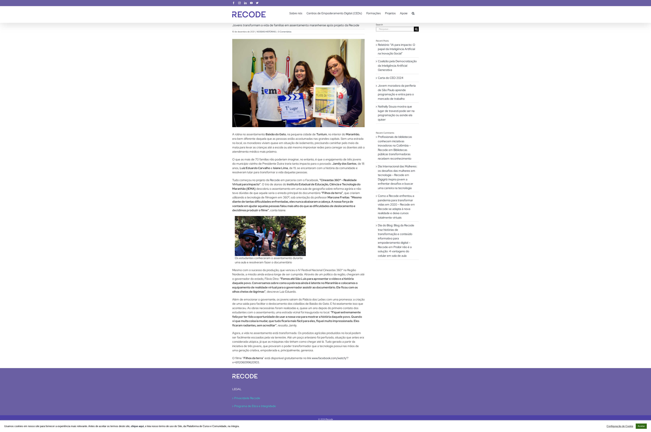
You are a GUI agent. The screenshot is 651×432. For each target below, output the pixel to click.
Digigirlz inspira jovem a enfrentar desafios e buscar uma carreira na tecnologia (395, 184)
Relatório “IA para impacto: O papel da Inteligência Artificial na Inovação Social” (396, 49)
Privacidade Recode (247, 398)
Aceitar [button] (641, 426)
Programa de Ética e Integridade (255, 406)
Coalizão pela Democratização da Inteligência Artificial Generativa (397, 65)
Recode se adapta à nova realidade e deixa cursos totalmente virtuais (394, 213)
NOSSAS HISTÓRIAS (266, 31)
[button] (413, 13)
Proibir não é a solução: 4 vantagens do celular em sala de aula (395, 251)
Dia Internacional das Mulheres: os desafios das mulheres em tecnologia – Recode (397, 170)
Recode (275, 180)
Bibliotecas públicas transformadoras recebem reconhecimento (394, 154)
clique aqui (137, 426)
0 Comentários (284, 31)
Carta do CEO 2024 (390, 78)
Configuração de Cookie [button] (620, 426)
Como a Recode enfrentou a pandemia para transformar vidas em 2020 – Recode (396, 200)
